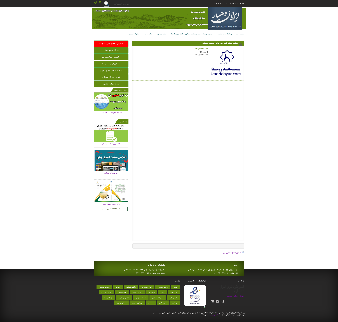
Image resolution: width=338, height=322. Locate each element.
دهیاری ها (151, 292)
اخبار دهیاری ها (147, 287)
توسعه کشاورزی (141, 297)
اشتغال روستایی (106, 292)
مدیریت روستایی (104, 287)
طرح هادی (162, 303)
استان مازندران (121, 303)
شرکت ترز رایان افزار (213, 315)
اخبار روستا (173, 292)
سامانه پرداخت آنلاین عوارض (111, 70)
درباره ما (224, 3)
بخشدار (150, 303)
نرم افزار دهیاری (137, 303)
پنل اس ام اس (137, 292)
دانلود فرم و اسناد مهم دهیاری (111, 144)
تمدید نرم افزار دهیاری (111, 83)
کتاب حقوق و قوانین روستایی (111, 204)
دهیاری (118, 287)
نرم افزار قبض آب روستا (111, 63)
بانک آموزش (162, 34)
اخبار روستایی (122, 292)
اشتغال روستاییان (124, 297)
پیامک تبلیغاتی (131, 287)
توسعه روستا (108, 297)
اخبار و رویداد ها (177, 34)
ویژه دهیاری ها (122, 121)
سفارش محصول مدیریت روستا (111, 43)
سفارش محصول (133, 34)
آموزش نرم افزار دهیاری (111, 77)
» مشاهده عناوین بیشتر (111, 208)
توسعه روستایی (163, 287)
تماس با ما (217, 3)
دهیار (162, 292)
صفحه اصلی (239, 34)
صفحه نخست (240, 3)
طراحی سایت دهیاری (192, 34)
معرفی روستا (207, 34)
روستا (175, 287)
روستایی (174, 303)
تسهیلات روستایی (157, 297)
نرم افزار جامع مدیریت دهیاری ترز (111, 112)
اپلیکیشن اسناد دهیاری (111, 57)
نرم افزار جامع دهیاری (224, 34)
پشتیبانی (231, 3)
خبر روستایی (173, 297)
